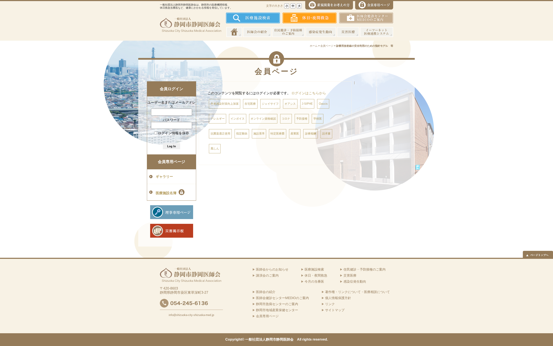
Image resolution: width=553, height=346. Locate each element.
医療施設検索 (314, 269)
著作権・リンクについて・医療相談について (357, 292)
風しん (215, 148)
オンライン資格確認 (263, 118)
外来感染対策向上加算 (225, 103)
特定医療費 (277, 133)
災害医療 (348, 32)
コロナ (286, 118)
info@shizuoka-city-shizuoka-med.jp (191, 315)
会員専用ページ (171, 162)
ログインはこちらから (308, 93)
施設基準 (259, 133)
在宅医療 (250, 103)
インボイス (237, 118)
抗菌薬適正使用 (220, 133)
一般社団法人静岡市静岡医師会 (269, 339)
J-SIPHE (307, 103)
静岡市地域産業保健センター (277, 310)
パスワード (171, 120)
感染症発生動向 (321, 32)
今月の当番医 (314, 281)
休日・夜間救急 (316, 275)
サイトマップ (335, 310)
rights (307, 339)
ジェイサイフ (270, 103)
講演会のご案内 (267, 275)
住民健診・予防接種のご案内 (288, 32)
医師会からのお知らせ (272, 269)
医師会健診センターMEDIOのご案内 (282, 298)
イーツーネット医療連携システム (376, 32)
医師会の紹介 (257, 32)
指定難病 (241, 133)
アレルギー (218, 118)
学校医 (317, 118)
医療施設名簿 (166, 193)
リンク (330, 304)
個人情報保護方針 (338, 298)
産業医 (295, 133)
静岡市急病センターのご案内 (277, 304)
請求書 (326, 133)
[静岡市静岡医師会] (190, 29)
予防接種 (301, 118)
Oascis (323, 103)
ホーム (234, 32)
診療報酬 (310, 133)
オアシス (290, 103)
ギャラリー (164, 176)
